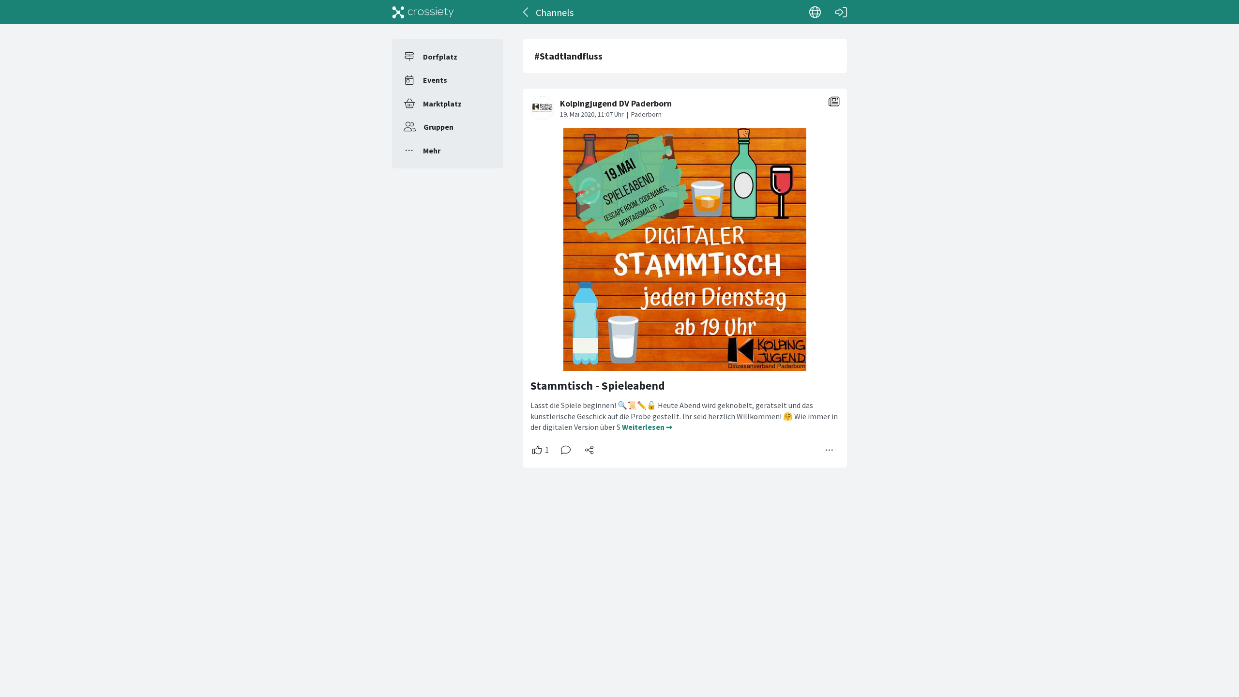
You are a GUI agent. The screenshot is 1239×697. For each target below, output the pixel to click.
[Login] (841, 12)
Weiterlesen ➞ (647, 427)
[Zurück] (526, 12)
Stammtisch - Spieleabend (597, 385)
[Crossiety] (423, 12)
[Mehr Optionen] (829, 450)
